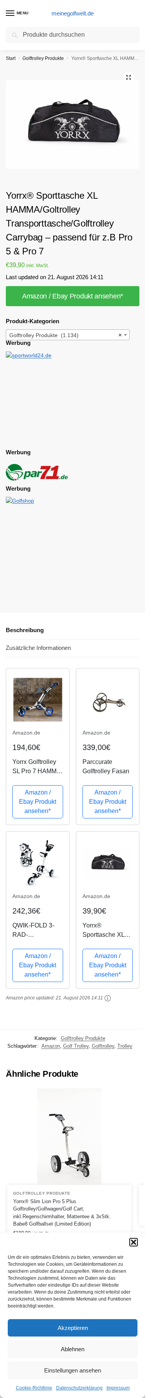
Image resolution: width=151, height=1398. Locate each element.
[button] (133, 1242)
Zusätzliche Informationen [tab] (38, 647)
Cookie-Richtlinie (34, 1388)
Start (10, 58)
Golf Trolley (76, 1046)
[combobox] (68, 334)
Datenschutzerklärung (79, 1388)
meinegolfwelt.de (72, 13)
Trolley (124, 1046)
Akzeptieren (73, 1328)
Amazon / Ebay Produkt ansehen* (72, 296)
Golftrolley (103, 1046)
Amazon (50, 1046)
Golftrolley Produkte (43, 58)
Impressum (118, 1388)
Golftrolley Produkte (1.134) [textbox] (65, 335)
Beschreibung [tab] (25, 630)
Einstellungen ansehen (72, 1370)
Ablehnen (72, 1349)
